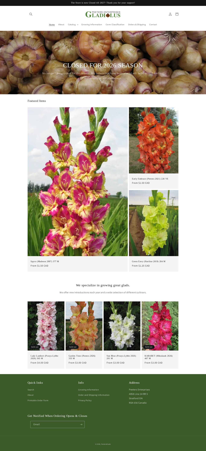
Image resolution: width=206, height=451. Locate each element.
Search (31, 389)
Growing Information (88, 389)
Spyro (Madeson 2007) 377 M (45, 261)
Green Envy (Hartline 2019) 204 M (148, 261)
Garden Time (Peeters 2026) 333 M (82, 357)
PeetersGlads (106, 444)
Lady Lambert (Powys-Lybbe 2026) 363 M (44, 357)
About (31, 395)
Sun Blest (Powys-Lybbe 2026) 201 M (121, 357)
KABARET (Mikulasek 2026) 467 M (159, 357)
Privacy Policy (84, 400)
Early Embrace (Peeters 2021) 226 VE (150, 179)
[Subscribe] (81, 424)
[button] (31, 14)
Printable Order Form (38, 400)
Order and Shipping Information (94, 395)
